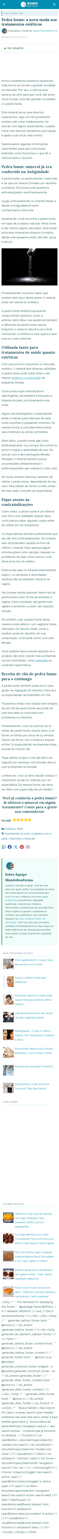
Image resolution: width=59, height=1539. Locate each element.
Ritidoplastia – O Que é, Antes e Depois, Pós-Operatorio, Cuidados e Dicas (35, 1035)
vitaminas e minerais (22, 838)
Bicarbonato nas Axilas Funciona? (34, 1066)
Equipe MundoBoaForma (45, 31)
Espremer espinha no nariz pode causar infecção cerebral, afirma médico (33, 1000)
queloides (41, 660)
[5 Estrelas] (30, 820)
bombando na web (17, 833)
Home (6, 13)
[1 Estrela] (14, 820)
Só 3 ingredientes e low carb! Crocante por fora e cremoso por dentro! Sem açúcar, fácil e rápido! (34, 1239)
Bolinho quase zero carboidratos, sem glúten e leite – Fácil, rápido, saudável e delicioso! (34, 1274)
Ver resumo (15, 48)
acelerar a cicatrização (26, 377)
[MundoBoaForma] (29, 4)
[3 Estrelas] (22, 820)
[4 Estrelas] (26, 820)
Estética (14, 13)
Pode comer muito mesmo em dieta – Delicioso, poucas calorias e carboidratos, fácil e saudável (35, 1292)
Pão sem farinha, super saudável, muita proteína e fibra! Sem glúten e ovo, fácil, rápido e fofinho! (34, 1256)
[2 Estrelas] (18, 820)
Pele (21, 13)
